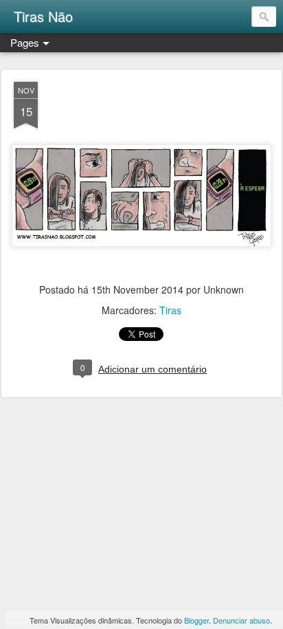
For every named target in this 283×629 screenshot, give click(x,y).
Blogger (196, 620)
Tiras (170, 310)
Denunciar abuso (241, 620)
